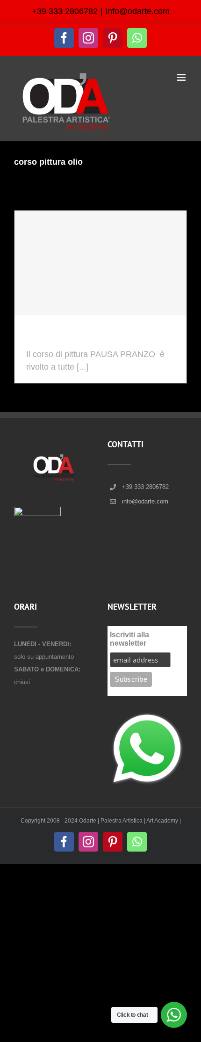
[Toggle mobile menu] (182, 77)
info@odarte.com (138, 11)
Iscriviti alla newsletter (129, 639)
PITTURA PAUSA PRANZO (95, 337)
